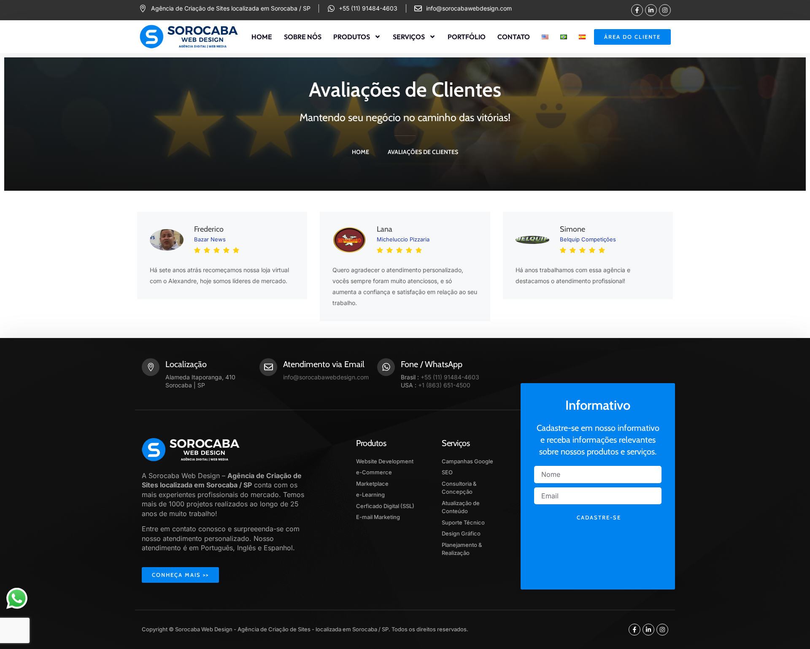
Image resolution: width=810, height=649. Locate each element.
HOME (261, 36)
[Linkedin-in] (651, 10)
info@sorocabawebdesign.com (326, 377)
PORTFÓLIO (467, 36)
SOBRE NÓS (302, 36)
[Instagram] (665, 10)
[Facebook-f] (637, 10)
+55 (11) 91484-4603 (450, 377)
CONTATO (513, 36)
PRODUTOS (351, 36)
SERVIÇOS (409, 36)
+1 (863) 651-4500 (444, 385)
